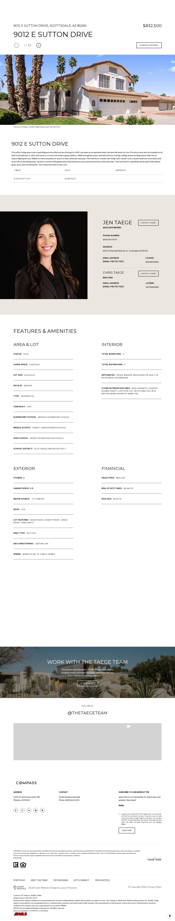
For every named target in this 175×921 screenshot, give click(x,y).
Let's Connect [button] (87, 683)
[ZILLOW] (35, 810)
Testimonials (60, 880)
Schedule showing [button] (149, 45)
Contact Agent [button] (148, 223)
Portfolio (19, 880)
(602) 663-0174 (110, 239)
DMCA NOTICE (102, 880)
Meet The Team (39, 880)
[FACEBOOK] (15, 810)
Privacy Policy (155, 886)
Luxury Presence (68, 887)
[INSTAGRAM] (22, 810)
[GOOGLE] (42, 810)
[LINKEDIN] (29, 810)
